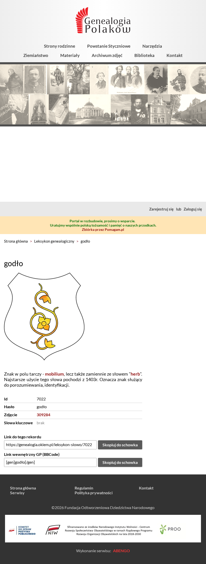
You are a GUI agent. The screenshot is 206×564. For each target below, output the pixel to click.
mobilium (54, 374)
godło (85, 241)
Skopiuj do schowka (120, 444)
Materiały (70, 55)
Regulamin (84, 487)
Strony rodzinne (59, 46)
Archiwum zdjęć (107, 55)
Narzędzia (152, 46)
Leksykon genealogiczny (54, 241)
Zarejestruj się (161, 209)
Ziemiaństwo (35, 55)
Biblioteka (144, 55)
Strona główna (16, 241)
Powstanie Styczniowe (108, 46)
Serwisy (17, 492)
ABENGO (121, 550)
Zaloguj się (193, 209)
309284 (43, 414)
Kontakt (175, 55)
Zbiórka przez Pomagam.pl (103, 229)
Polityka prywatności (94, 492)
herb (135, 374)
